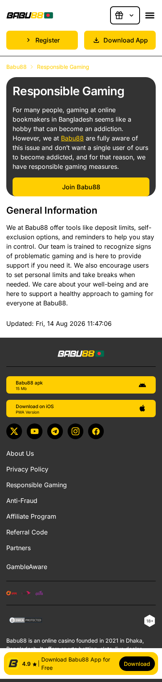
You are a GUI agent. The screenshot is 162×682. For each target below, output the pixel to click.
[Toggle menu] (150, 15)
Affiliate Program (31, 516)
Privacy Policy (27, 469)
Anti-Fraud (21, 501)
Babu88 (16, 66)
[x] (14, 431)
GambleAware (26, 567)
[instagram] (75, 431)
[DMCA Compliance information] (26, 621)
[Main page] (29, 15)
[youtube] (34, 431)
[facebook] (96, 431)
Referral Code (27, 532)
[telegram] (55, 431)
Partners (18, 548)
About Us (20, 453)
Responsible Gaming (36, 485)
